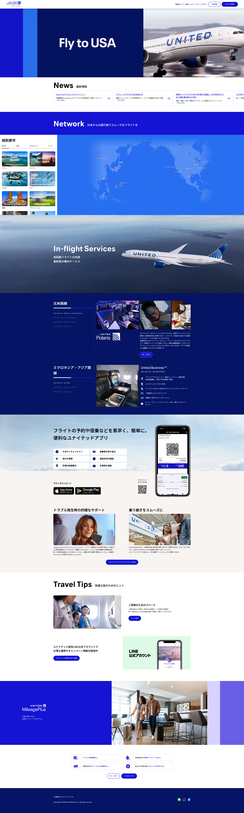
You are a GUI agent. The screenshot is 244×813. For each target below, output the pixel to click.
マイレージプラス (201, 4)
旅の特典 (214, 4)
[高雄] (106, 179)
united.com (57, 547)
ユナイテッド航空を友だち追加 (66, 658)
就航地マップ (179, 4)
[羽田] (118, 168)
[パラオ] (116, 186)
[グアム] (121, 184)
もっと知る (135, 618)
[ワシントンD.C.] (202, 166)
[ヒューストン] (191, 174)
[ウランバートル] (97, 159)
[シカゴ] (196, 162)
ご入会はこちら (129, 776)
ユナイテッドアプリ (73, 547)
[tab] (5, 146)
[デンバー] (188, 167)
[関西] (115, 169)
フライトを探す (229, 4)
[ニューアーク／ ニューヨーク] (205, 165)
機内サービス (189, 4)
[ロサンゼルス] (178, 170)
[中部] (116, 169)
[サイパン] (122, 183)
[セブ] (108, 188)
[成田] (119, 168)
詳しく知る (146, 354)
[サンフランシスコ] (176, 167)
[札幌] (119, 163)
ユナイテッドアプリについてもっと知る (122, 562)
